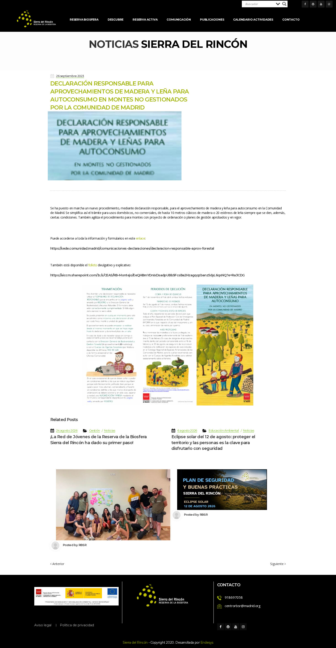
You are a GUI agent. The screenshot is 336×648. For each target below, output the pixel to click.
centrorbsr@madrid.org (243, 605)
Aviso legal (43, 625)
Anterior (57, 564)
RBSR (82, 545)
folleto (92, 265)
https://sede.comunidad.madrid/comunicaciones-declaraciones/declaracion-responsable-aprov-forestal (132, 248)
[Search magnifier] (284, 4)
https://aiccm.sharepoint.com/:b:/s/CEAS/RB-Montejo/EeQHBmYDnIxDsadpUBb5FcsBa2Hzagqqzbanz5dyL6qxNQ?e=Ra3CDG (147, 275)
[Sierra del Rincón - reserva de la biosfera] (36, 18)
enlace (140, 238)
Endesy (206, 642)
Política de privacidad (77, 625)
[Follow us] (305, 4)
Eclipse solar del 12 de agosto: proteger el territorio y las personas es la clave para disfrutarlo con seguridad (213, 442)
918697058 (234, 597)
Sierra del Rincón (135, 642)
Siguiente (277, 564)
